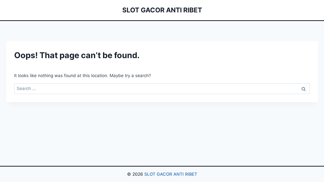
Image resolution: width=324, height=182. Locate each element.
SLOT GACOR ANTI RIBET (170, 174)
